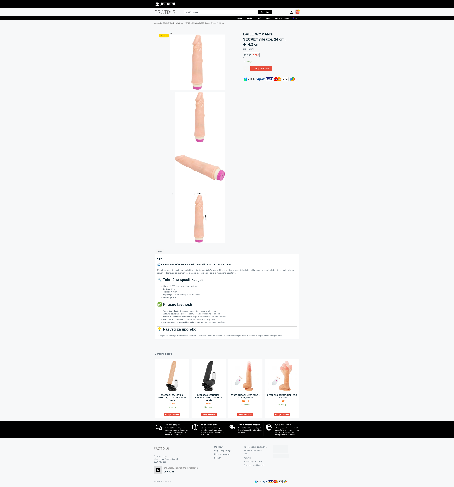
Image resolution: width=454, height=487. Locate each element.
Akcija (249, 18)
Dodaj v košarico (261, 68)
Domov (240, 18)
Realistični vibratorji (177, 23)
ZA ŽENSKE (164, 23)
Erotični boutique (263, 18)
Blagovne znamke (281, 18)
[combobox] (221, 12)
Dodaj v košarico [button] (172, 414)
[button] (171, 33)
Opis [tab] (160, 252)
